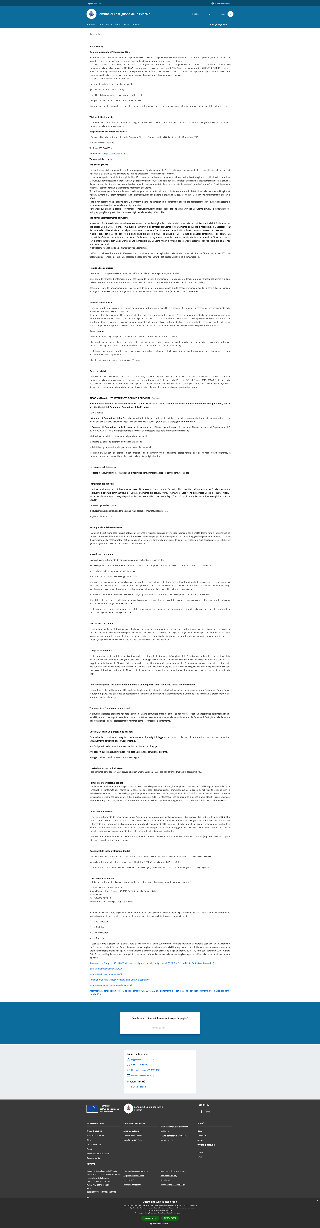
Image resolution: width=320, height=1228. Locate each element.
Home (92, 33)
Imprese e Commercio (133, 1135)
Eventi (200, 1156)
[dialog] (160, 1213)
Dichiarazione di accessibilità (172, 1184)
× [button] (317, 1201)
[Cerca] (231, 14)
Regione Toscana (93, 3)
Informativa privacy (168, 1175)
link (184, 1213)
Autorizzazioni (166, 1140)
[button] (160, 1223)
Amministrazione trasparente (173, 1171)
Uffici (88, 1139)
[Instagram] (208, 14)
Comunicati (202, 1135)
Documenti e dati (93, 1157)
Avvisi (200, 1139)
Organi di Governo (94, 1130)
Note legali (165, 1180)
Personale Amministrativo (97, 1153)
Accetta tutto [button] (150, 1218)
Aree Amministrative (95, 1135)
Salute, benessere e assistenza (173, 1135)
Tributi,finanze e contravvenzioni (174, 1126)
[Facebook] (202, 14)
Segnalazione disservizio (134, 1175)
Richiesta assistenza (132, 1184)
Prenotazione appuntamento (136, 1171)
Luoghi (200, 1152)
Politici (89, 1148)
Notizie (201, 1130)
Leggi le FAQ (129, 1180)
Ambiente (164, 1131)
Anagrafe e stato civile (133, 1130)
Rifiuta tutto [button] (170, 1218)
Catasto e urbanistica (133, 1139)
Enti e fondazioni (93, 1144)
